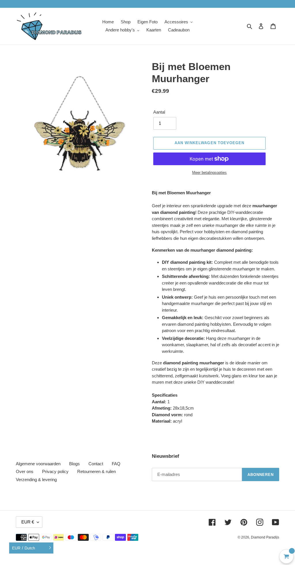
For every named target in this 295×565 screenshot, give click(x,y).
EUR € (27, 521)
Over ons (24, 471)
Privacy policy (55, 471)
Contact (95, 463)
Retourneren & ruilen (96, 471)
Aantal (159, 112)
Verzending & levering (36, 479)
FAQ (116, 463)
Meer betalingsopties (209, 172)
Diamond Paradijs (265, 537)
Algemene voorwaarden (38, 463)
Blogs (74, 463)
